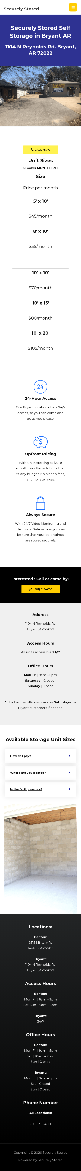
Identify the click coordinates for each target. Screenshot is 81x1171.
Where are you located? (28, 772)
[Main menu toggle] (73, 7)
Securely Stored (21, 8)
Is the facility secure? (26, 789)
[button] (40, 756)
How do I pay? (20, 756)
